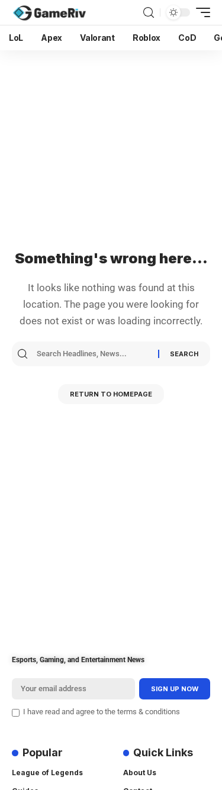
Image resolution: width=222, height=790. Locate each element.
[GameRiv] (49, 12)
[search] (148, 13)
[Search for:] (96, 353)
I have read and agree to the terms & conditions (101, 711)
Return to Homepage (111, 394)
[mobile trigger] (200, 12)
